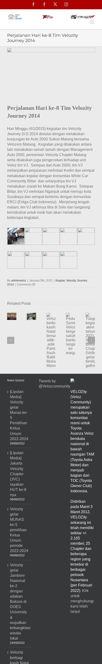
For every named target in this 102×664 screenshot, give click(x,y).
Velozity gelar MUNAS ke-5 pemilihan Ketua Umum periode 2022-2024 (19, 530)
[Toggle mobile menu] (92, 21)
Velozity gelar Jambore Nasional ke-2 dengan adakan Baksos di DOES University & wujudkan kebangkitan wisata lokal (19, 601)
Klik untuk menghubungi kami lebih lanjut (82, 601)
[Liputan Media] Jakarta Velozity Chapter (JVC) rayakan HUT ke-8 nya (18, 474)
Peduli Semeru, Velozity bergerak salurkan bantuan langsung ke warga (69, 347)
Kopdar (60, 280)
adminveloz (18, 280)
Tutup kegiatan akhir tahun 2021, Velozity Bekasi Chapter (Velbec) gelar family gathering (88, 354)
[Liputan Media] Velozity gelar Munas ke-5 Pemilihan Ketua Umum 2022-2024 (19, 415)
